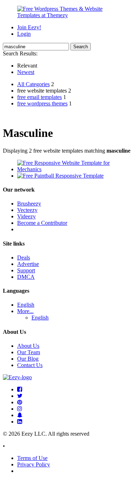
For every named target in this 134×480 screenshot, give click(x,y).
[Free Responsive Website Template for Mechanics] (74, 169)
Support (26, 270)
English (25, 305)
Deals (23, 257)
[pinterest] (19, 402)
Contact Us (30, 365)
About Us (28, 346)
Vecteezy (27, 210)
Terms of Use (32, 458)
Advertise (28, 264)
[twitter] (20, 396)
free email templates (39, 97)
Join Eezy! (29, 27)
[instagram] (19, 409)
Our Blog (28, 359)
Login (24, 34)
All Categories (33, 84)
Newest (25, 72)
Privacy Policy (33, 464)
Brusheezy (29, 204)
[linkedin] (19, 422)
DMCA (26, 277)
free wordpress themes (42, 103)
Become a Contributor (42, 223)
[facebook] (19, 389)
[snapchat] (20, 415)
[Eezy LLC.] (17, 377)
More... (25, 311)
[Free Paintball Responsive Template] (60, 176)
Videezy (26, 216)
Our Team (28, 352)
